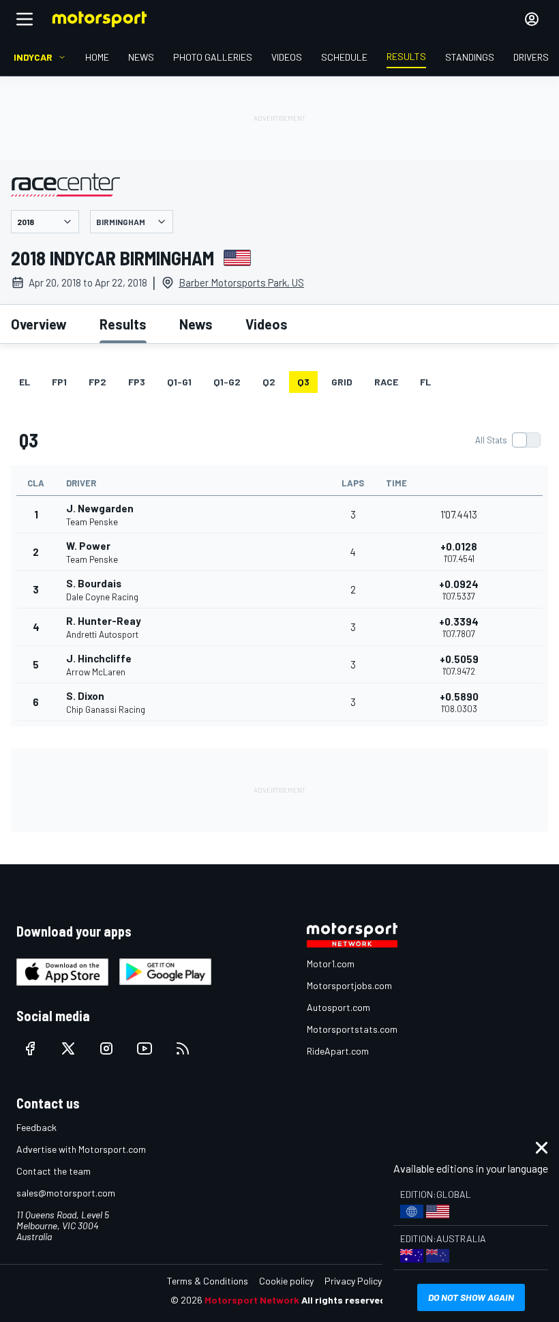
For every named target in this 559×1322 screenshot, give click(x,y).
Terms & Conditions (207, 1281)
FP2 (97, 381)
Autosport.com (338, 1007)
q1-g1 (179, 381)
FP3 (136, 381)
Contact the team (53, 1171)
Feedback (36, 1127)
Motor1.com (330, 963)
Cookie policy (286, 1281)
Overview (39, 324)
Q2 (268, 381)
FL (425, 381)
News (196, 324)
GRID (341, 381)
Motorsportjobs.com (349, 985)
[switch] (507, 440)
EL (24, 381)
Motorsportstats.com (352, 1029)
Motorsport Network (252, 1300)
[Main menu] (24, 19)
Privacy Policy (353, 1281)
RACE (386, 381)
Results (123, 324)
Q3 (303, 381)
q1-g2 (227, 381)
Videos (266, 324)
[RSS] (182, 1048)
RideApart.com (338, 1051)
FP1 (59, 381)
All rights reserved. (345, 1300)
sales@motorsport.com (65, 1193)
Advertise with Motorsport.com (81, 1149)
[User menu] (531, 19)
